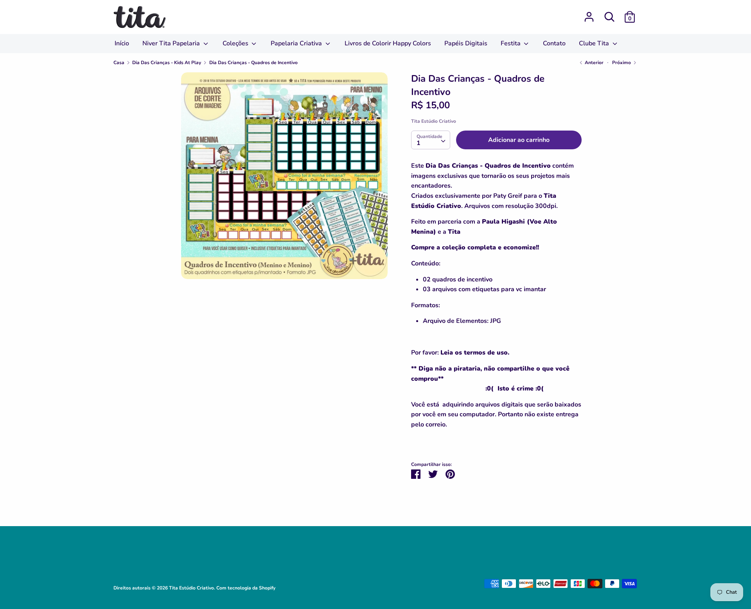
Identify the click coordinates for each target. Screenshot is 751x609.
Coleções (236, 43)
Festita (511, 43)
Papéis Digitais (465, 43)
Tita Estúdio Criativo (433, 121)
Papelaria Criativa (297, 43)
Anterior (594, 62)
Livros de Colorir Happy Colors (388, 43)
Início (122, 43)
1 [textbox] (418, 143)
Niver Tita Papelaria (171, 43)
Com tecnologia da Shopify (245, 588)
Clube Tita (595, 43)
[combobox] (430, 140)
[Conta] (589, 13)
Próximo (622, 62)
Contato (554, 43)
